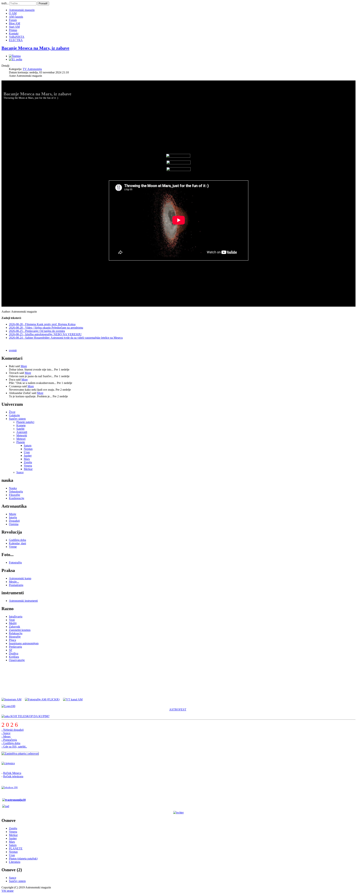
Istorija (13, 517)
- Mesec (6, 736)
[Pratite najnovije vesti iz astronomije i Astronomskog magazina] (178, 812)
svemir (13, 350)
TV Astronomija (32, 69)
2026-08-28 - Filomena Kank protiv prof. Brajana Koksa (42, 324)
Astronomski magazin (22, 10)
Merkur (28, 469)
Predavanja (15, 646)
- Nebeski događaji (12, 729)
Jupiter (28, 455)
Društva (13, 653)
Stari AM (14, 26)
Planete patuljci (25, 422)
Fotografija (15, 562)
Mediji (13, 623)
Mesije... (14, 581)
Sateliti (20, 428)
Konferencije (16, 498)
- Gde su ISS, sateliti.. (14, 746)
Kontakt (13, 33)
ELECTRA (16, 40)
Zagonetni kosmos (19, 630)
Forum (13, 20)
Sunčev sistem (17, 418)
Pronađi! (43, 3)
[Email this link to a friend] (15, 59)
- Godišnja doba (10, 743)
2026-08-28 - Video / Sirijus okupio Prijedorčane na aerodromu (46, 327)
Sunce (20, 472)
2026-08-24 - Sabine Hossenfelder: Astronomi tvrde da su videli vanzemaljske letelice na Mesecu (66, 337)
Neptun (28, 448)
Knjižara (14, 656)
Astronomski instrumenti (23, 600)
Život (12, 412)
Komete (21, 425)
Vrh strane (7, 890)
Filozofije (14, 494)
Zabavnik (14, 626)
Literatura (14, 861)
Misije (12, 514)
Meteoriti (21, 435)
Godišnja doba (17, 540)
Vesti (12, 619)
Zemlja (28, 462)
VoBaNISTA (16, 36)
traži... (5, 3)
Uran (27, 452)
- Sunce (5, 733)
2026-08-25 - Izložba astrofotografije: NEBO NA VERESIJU (45, 334)
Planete (20, 442)
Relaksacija (15, 633)
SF (10, 650)
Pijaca (12, 640)
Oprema (13, 524)
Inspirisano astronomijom (23, 643)
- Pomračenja (9, 739)
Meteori (20, 438)
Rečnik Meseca (12, 773)
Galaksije (14, 415)
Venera (28, 465)
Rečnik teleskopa (13, 776)
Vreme (13, 546)
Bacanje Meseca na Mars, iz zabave (35, 48)
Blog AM (14, 23)
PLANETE (15, 848)
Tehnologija (16, 491)
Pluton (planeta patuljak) (23, 858)
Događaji (14, 520)
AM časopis (16, 16)
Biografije (15, 636)
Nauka (13, 488)
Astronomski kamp (20, 578)
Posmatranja (16, 585)
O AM (13, 13)
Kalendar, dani (17, 543)
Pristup (13, 30)
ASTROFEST (177, 709)
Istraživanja (15, 616)
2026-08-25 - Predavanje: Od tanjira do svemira (37, 331)
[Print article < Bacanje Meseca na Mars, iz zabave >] (15, 56)
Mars (27, 459)
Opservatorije (17, 660)
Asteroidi (21, 432)
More (24, 366)
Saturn (27, 445)
